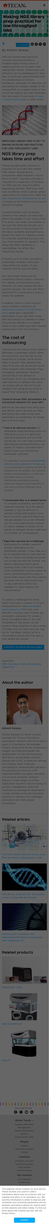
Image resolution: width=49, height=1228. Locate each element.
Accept (24, 1220)
